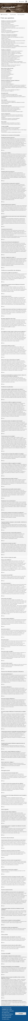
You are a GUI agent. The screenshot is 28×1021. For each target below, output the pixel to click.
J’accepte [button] (21, 1013)
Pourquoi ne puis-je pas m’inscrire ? (7, 24)
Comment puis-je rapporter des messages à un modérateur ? (12, 61)
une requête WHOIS (4, 984)
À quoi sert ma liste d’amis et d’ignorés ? (8, 101)
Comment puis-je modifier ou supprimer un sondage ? (10, 56)
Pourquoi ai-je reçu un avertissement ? (8, 60)
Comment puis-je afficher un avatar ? (7, 44)
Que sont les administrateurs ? (6, 81)
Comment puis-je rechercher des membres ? (9, 110)
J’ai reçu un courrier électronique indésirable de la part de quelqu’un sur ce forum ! (13, 97)
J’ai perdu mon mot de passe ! (6, 30)
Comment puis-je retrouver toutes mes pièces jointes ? (11, 124)
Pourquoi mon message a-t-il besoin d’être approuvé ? (11, 65)
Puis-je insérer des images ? (6, 73)
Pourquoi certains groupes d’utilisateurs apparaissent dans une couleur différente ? (14, 88)
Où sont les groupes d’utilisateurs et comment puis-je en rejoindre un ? (13, 85)
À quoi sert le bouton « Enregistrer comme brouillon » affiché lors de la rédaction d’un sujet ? (13, 63)
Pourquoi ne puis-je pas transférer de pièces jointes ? (10, 59)
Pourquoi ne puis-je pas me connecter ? (8, 26)
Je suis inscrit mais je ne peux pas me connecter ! (10, 25)
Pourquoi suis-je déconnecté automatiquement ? (9, 31)
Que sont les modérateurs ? (6, 82)
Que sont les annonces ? (5, 75)
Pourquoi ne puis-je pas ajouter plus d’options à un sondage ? (12, 55)
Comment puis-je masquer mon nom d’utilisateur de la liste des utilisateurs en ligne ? (12, 38)
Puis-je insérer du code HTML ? (7, 70)
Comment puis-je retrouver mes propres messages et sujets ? (12, 111)
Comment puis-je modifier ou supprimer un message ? (11, 52)
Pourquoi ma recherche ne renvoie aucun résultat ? (10, 108)
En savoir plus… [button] (6, 1019)
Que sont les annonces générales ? (7, 74)
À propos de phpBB (15, 961)
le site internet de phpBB (5, 326)
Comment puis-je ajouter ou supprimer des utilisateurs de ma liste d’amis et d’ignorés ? (12, 103)
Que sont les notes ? (5, 76)
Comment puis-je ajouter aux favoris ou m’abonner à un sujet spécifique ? (12, 117)
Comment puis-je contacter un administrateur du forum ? (11, 132)
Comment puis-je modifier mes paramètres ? (9, 36)
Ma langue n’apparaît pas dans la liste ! (8, 41)
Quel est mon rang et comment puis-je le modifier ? (10, 45)
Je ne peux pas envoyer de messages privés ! (9, 94)
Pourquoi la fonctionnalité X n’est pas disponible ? (10, 128)
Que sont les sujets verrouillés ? (7, 77)
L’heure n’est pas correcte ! (6, 39)
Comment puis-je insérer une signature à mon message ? (11, 53)
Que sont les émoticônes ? (6, 71)
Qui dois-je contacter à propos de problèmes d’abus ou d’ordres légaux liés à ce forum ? (13, 130)
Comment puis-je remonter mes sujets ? (8, 66)
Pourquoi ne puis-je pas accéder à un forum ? (9, 58)
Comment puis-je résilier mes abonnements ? (9, 119)
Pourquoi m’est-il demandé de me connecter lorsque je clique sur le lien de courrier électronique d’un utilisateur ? (14, 47)
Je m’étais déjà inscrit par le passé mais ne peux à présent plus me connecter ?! (13, 29)
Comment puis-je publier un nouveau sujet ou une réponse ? (12, 51)
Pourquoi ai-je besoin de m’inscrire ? (7, 22)
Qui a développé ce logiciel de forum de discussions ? (10, 127)
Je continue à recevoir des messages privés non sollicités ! (11, 95)
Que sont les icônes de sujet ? (6, 78)
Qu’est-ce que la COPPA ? (6, 23)
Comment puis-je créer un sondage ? (7, 54)
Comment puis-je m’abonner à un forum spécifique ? (10, 118)
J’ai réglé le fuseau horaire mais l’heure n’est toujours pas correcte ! (13, 40)
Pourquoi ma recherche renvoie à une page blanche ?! (11, 109)
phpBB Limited (4, 958)
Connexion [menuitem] (22, 1)
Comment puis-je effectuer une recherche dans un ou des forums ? (13, 106)
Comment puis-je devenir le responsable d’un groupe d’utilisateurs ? (13, 86)
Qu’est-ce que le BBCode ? (6, 69)
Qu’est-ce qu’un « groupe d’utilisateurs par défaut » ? (10, 89)
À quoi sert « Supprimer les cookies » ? (8, 32)
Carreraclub (8, 7)
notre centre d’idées (13, 970)
